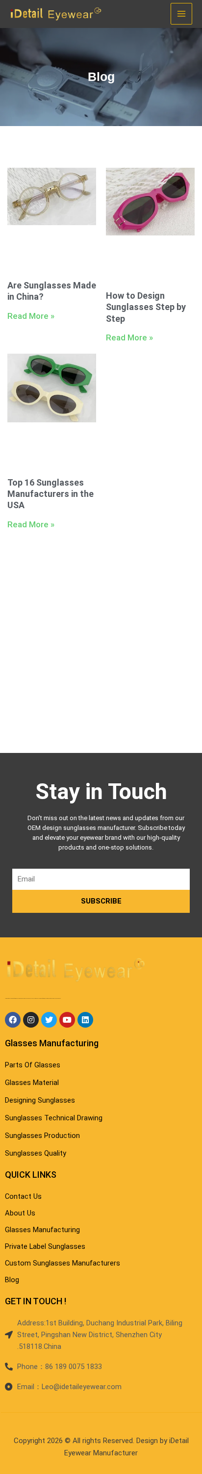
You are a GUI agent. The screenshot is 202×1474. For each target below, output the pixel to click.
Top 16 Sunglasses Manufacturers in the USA (50, 494)
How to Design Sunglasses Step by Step (146, 307)
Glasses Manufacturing (52, 1043)
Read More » (30, 316)
